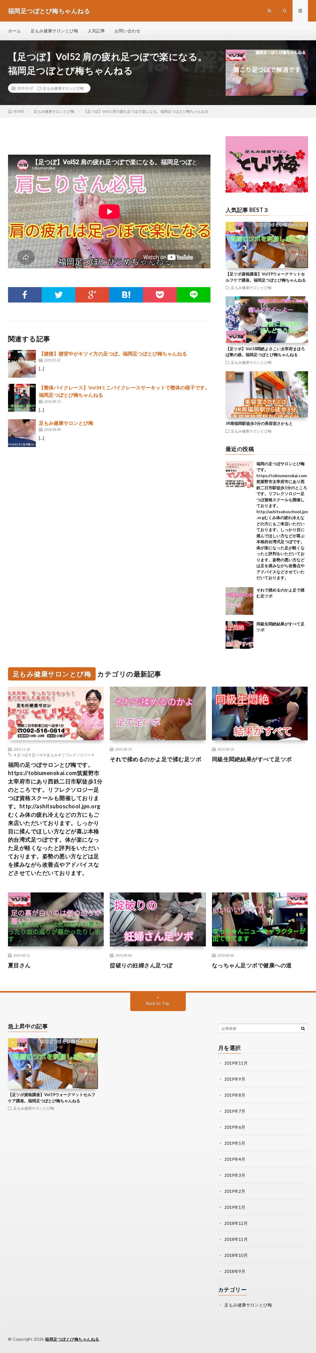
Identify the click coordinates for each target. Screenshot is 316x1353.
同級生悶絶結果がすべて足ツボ (252, 759)
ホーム (14, 30)
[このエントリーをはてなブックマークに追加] (126, 295)
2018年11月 (236, 1239)
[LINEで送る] (193, 295)
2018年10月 (236, 1255)
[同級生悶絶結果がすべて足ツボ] (239, 635)
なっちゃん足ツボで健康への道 (252, 965)
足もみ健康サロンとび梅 (54, 30)
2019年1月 (234, 1207)
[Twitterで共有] (58, 295)
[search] (303, 1028)
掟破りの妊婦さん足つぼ (141, 965)
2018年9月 (234, 1271)
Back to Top (157, 1003)
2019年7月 (234, 1111)
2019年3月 (234, 1175)
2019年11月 (236, 1063)
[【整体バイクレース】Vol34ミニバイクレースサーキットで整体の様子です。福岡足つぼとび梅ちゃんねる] (22, 398)
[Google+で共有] (92, 295)
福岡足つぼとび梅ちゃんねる (72, 1339)
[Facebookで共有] (25, 295)
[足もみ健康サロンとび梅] (22, 433)
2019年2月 (234, 1191)
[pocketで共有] (160, 295)
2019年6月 (234, 1127)
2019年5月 (234, 1143)
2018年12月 (236, 1223)
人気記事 (96, 30)
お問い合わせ (127, 30)
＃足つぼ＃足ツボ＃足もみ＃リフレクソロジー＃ (54, 755)
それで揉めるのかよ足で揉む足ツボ (155, 759)
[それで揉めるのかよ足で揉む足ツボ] (239, 601)
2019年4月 (234, 1159)
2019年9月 (234, 1079)
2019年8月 (234, 1095)
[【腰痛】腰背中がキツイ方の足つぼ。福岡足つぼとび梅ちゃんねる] (22, 364)
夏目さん (19, 965)
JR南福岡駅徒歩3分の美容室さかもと (259, 423)
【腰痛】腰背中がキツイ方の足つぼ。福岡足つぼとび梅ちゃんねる (113, 353)
